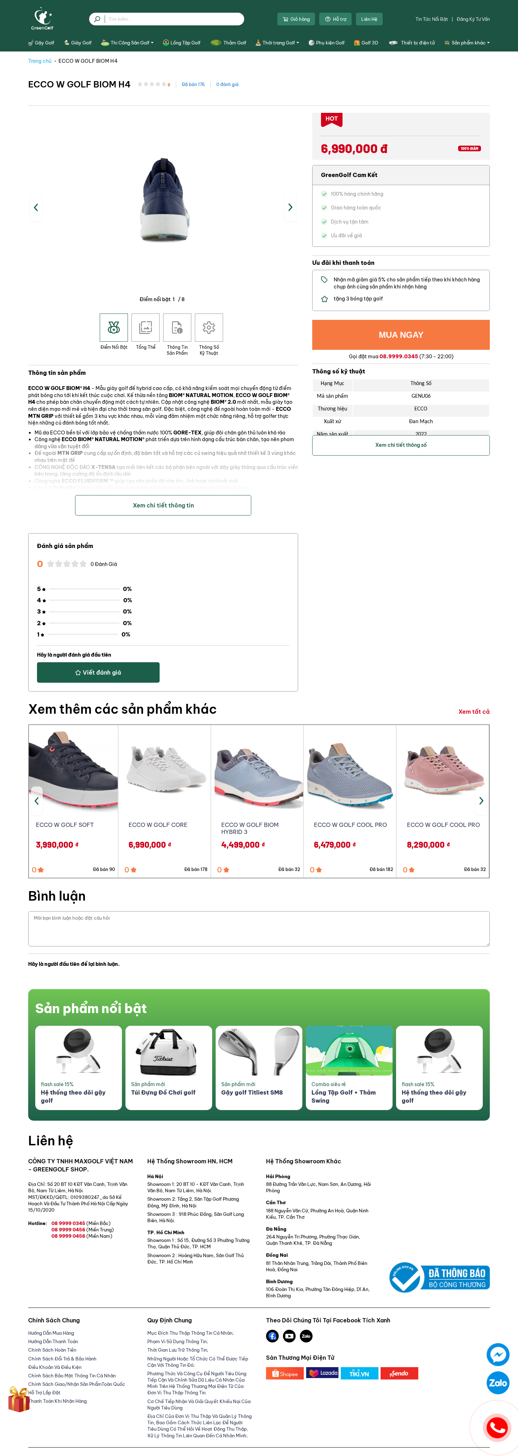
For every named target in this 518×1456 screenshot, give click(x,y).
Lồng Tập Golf (186, 42)
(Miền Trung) (100, 1229)
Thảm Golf (234, 42)
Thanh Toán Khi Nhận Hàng (57, 1401)
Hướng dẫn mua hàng (51, 1333)
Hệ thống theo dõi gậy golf (73, 1096)
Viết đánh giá (102, 672)
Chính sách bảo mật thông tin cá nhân (72, 1375)
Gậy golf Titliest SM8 (252, 1092)
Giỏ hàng (300, 19)
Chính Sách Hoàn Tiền (52, 1350)
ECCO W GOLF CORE (158, 824)
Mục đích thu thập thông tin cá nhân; (190, 1333)
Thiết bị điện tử (417, 42)
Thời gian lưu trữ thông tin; (177, 1350)
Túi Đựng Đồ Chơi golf (163, 1092)
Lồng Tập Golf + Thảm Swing (344, 1096)
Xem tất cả (474, 711)
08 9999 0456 (82, 1229)
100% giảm (469, 148)
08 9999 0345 (81, 1223)
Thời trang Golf (279, 42)
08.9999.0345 (399, 356)
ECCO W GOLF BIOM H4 (88, 61)
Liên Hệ (369, 19)
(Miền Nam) (99, 1236)
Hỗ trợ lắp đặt (44, 1392)
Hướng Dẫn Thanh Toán (53, 1341)
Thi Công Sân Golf (130, 42)
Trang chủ (39, 61)
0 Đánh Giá (104, 564)
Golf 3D (370, 42)
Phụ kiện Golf (330, 42)
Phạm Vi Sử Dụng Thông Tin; (177, 1341)
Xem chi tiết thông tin (163, 505)
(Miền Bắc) (98, 1223)
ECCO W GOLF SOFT (65, 824)
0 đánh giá (227, 84)
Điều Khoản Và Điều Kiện (54, 1367)
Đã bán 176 (193, 84)
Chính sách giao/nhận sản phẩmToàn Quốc (76, 1384)
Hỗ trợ (339, 19)
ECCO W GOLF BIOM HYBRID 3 (250, 828)
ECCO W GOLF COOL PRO (350, 824)
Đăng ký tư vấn (473, 19)
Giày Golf (81, 42)
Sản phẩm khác (469, 42)
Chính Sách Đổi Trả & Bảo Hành (62, 1358)
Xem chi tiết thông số (401, 445)
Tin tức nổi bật (431, 19)
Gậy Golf (44, 42)
